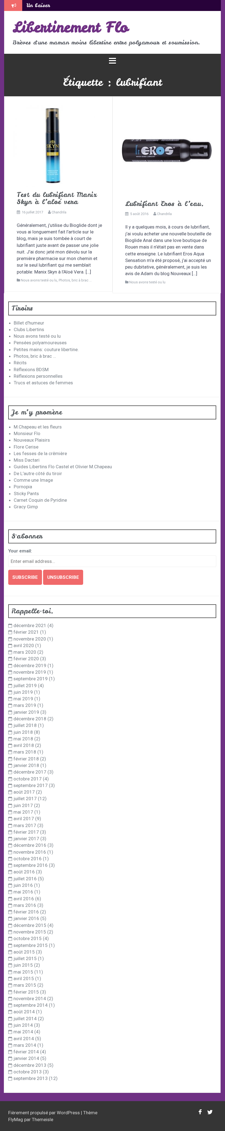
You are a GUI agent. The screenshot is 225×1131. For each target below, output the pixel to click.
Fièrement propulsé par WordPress (44, 1112)
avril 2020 (23, 645)
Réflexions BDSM (31, 369)
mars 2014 (24, 1045)
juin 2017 (23, 805)
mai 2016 (23, 892)
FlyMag (15, 1119)
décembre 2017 (29, 772)
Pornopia (23, 486)
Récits (20, 362)
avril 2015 (23, 978)
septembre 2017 (30, 785)
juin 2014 (23, 1025)
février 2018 (26, 758)
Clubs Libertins (29, 329)
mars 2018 (24, 752)
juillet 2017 (25, 798)
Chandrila (59, 212)
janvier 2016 (26, 918)
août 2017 (24, 792)
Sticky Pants (26, 493)
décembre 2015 (29, 925)
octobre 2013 (27, 1071)
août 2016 (24, 872)
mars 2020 (24, 652)
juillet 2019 (25, 685)
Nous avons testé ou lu (39, 280)
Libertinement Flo (70, 27)
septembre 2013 (30, 1078)
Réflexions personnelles (38, 376)
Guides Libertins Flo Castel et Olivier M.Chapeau (63, 466)
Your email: (20, 551)
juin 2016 (23, 885)
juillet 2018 (25, 725)
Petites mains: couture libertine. (46, 349)
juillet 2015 (25, 958)
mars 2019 (24, 705)
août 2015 (24, 952)
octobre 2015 (27, 938)
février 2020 (26, 658)
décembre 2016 (29, 845)
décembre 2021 (29, 625)
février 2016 (26, 912)
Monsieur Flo (27, 433)
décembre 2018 (29, 718)
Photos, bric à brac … (35, 356)
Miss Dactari (27, 460)
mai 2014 (23, 1031)
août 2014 (24, 1011)
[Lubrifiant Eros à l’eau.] (166, 150)
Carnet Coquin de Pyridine (40, 500)
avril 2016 (23, 898)
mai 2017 (23, 812)
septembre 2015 (30, 945)
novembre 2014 (29, 998)
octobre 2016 (27, 858)
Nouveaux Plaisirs (32, 440)
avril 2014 (23, 1038)
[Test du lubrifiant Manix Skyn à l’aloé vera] (54, 145)
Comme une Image (33, 480)
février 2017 (26, 832)
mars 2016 (24, 905)
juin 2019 (23, 692)
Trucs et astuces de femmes (43, 382)
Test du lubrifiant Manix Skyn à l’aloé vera (57, 198)
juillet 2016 (25, 878)
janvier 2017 (26, 838)
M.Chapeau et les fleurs (38, 427)
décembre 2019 (29, 665)
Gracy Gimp (26, 506)
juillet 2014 (25, 1018)
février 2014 (26, 1051)
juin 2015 (23, 965)
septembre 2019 (30, 678)
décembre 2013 (29, 1065)
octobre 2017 (27, 779)
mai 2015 (23, 972)
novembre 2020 (29, 639)
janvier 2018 (26, 765)
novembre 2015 (29, 932)
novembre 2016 (29, 852)
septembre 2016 (30, 865)
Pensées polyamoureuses (40, 342)
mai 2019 (23, 698)
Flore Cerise (26, 447)
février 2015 (26, 992)
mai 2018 (23, 738)
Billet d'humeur (29, 323)
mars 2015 (24, 985)
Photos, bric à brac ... (75, 280)
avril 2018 (23, 745)
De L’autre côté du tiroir (38, 473)
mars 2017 (24, 825)
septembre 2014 (30, 1005)
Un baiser (38, 5)
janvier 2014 (26, 1058)
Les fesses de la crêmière (40, 453)
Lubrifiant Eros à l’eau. (164, 203)
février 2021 (26, 632)
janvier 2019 (26, 712)
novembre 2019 (29, 672)
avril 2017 (23, 818)
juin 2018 (23, 732)
